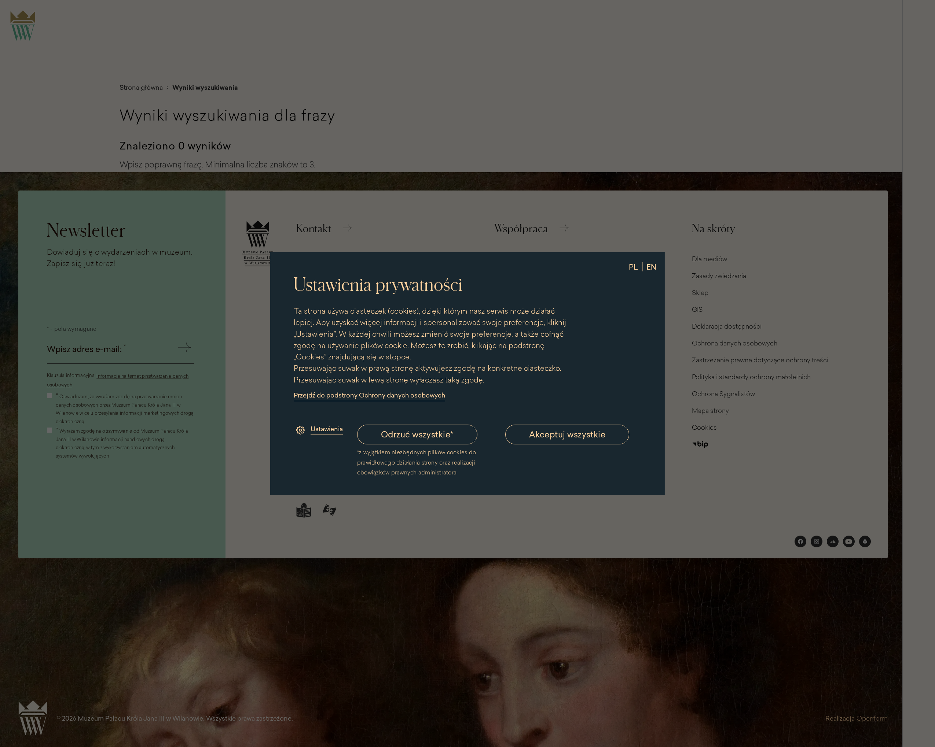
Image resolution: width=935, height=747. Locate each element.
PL (633, 266)
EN (651, 266)
